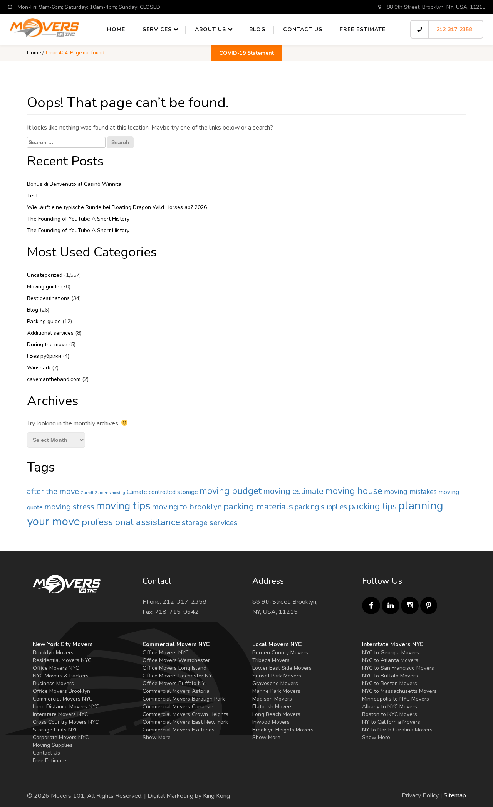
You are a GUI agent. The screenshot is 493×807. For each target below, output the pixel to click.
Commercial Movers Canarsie (178, 706)
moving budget (231, 491)
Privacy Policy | (422, 795)
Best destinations (48, 298)
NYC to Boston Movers (389, 683)
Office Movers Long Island (174, 668)
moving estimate (293, 491)
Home (116, 29)
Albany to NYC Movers (389, 706)
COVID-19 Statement (246, 53)
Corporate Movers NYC (61, 737)
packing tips (373, 506)
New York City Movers (63, 644)
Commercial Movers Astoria (176, 691)
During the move (47, 344)
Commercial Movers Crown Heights (185, 714)
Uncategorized (44, 275)
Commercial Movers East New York (185, 722)
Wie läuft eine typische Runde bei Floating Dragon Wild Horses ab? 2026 (117, 207)
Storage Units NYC (56, 729)
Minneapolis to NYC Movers (395, 699)
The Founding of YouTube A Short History (78, 218)
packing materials (258, 506)
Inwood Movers (271, 722)
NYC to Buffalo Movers (390, 675)
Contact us (302, 29)
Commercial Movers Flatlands (179, 729)
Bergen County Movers (280, 652)
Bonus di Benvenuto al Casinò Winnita (74, 184)
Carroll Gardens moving (102, 492)
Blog (257, 29)
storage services (210, 522)
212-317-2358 (454, 29)
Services (157, 29)
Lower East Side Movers (282, 668)
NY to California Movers (391, 722)
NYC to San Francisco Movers (398, 668)
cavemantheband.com (53, 379)
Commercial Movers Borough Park (184, 699)
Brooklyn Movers (53, 652)
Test (32, 195)
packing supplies (321, 507)
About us (210, 29)
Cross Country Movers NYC (66, 722)
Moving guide (43, 286)
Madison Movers (272, 699)
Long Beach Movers (276, 714)
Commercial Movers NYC (62, 699)
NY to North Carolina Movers (397, 729)
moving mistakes (410, 491)
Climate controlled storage (162, 492)
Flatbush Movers (272, 706)
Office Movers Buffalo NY (174, 683)
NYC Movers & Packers (61, 675)
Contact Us (46, 752)
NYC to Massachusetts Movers (399, 691)
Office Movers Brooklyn (61, 691)
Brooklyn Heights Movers (283, 729)
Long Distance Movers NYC (66, 706)
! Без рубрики (44, 356)
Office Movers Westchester (176, 660)
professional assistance (131, 522)
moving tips (123, 506)
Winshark (38, 367)
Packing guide (44, 321)
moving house (353, 491)
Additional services (50, 333)
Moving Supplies (53, 745)
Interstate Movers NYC (60, 714)
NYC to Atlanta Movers (390, 660)
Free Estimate (363, 29)
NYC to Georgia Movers (390, 652)
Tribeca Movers (271, 660)
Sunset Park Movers (276, 675)
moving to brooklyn (187, 506)
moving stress (69, 506)
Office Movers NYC (56, 668)
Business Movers (53, 683)
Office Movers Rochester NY (177, 675)
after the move (53, 491)
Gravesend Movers (275, 683)
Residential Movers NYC (62, 660)
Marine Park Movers (276, 691)
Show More (157, 737)
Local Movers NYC (277, 644)
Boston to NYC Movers (389, 714)
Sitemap (455, 795)
